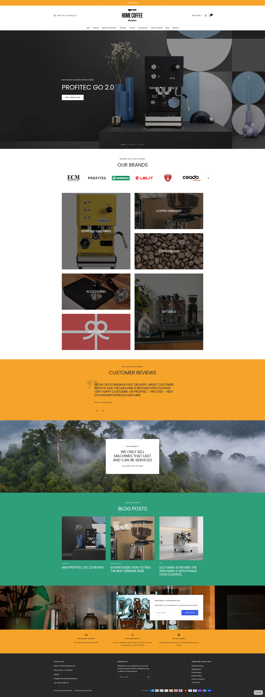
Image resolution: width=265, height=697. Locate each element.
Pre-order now (72, 97)
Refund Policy (197, 676)
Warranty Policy (197, 666)
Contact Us (196, 682)
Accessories (143, 28)
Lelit (161, 563)
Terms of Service (198, 679)
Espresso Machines (109, 28)
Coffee (132, 28)
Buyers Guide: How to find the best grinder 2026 (131, 569)
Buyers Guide (116, 563)
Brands (96, 28)
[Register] (148, 677)
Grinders (123, 28)
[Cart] (210, 15)
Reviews (175, 28)
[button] (198, 15)
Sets (88, 28)
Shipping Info (196, 669)
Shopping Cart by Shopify (83, 691)
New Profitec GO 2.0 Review (83, 567)
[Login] (206, 15)
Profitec (65, 563)
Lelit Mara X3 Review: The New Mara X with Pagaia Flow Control (178, 571)
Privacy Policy (197, 672)
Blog (167, 28)
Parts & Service (157, 28)
